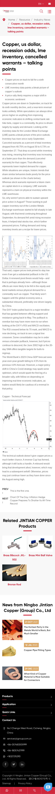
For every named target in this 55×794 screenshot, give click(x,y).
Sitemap (6, 783)
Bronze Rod (14, 584)
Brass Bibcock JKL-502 (14, 557)
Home (11, 19)
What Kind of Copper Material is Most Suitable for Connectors (37, 677)
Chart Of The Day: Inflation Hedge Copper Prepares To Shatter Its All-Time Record (30, 500)
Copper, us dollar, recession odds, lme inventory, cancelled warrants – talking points (29, 27)
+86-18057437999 (15, 750)
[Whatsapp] (7, 791)
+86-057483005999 (17, 744)
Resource (24, 19)
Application (9, 704)
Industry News (42, 19)
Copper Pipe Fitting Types (37, 650)
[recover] (48, 786)
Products (7, 696)
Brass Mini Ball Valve (40, 555)
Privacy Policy (25, 783)
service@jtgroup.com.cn (19, 738)
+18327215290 (13, 756)
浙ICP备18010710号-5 (39, 778)
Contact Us (9, 720)
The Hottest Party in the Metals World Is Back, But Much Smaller (37, 630)
